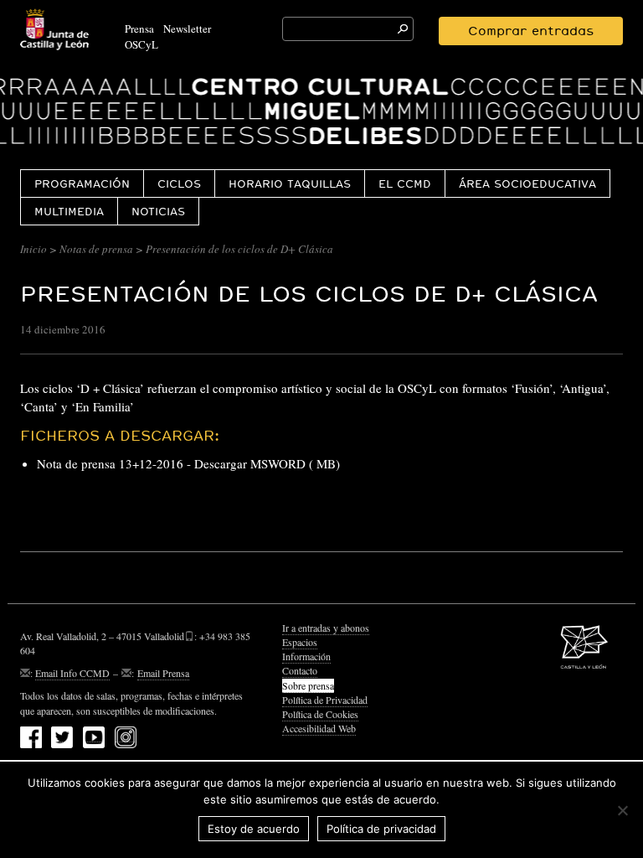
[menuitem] (81, 183)
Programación (82, 183)
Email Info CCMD (72, 673)
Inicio (33, 248)
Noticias (158, 211)
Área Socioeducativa (527, 183)
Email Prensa (163, 673)
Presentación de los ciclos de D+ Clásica (309, 294)
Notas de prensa (96, 248)
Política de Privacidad (325, 699)
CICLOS (179, 183)
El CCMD (404, 183)
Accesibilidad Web (319, 728)
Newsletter (187, 28)
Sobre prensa (308, 685)
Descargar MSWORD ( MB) (267, 463)
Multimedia (69, 211)
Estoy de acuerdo (254, 828)
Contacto (299, 670)
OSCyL (141, 44)
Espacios (299, 642)
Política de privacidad (381, 828)
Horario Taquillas (290, 183)
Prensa (139, 28)
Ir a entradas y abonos (325, 627)
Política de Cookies (320, 714)
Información (306, 656)
